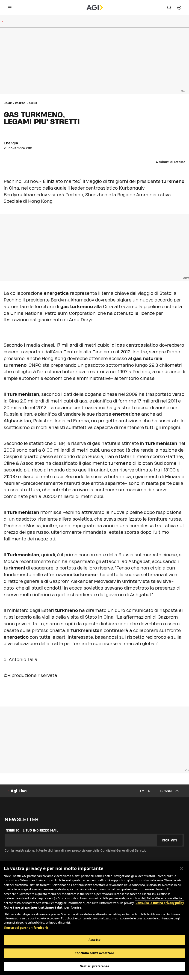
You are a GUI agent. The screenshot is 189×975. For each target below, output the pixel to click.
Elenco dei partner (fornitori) (26, 928)
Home (8, 103)
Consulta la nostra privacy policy (160, 903)
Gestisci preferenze (94, 966)
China (33, 103)
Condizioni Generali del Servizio (123, 850)
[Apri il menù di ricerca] (169, 7)
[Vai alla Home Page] (95, 7)
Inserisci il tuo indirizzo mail (31, 830)
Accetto (94, 940)
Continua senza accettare (94, 953)
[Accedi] (179, 7)
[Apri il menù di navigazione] (9, 7)
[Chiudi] (182, 868)
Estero (20, 103)
